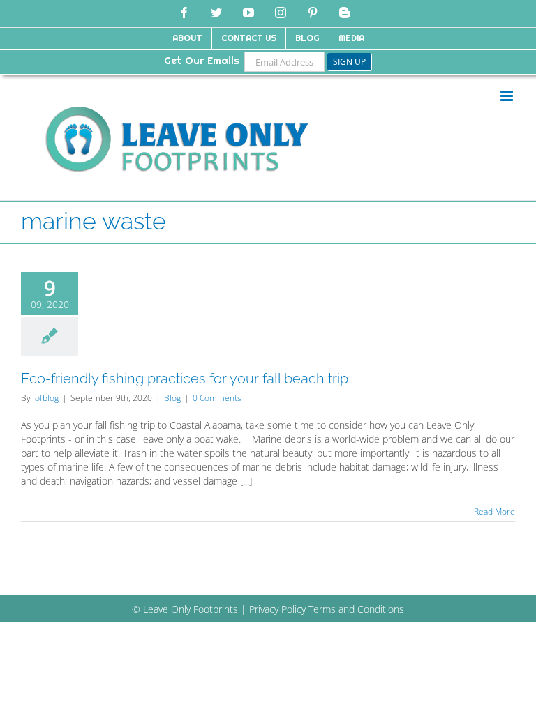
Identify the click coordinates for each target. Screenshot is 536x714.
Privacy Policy (277, 609)
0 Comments (217, 398)
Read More (494, 511)
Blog (172, 398)
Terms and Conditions (356, 609)
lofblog (46, 398)
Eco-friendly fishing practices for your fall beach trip (184, 378)
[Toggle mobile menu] (507, 96)
